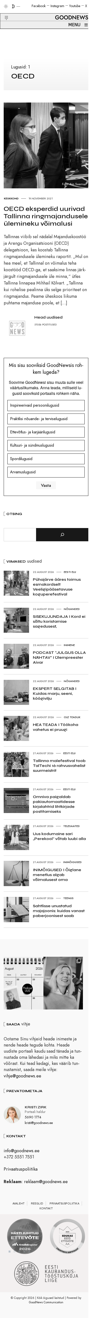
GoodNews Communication (46, 1302)
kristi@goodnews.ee (39, 1122)
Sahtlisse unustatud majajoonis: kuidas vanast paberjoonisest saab (59, 911)
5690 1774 (33, 1117)
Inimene (69, 645)
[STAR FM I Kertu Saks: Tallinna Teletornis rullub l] (63, 983)
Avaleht (19, 1203)
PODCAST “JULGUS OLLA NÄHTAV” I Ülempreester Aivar (59, 657)
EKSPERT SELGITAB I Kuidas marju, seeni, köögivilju (54, 693)
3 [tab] (19, 1251)
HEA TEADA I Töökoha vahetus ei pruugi (55, 727)
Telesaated (71, 826)
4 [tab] (24, 1251)
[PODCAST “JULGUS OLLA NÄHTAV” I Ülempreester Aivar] (23, 983)
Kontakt (46, 1208)
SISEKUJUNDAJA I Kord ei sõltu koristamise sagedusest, (59, 621)
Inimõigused (72, 862)
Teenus (68, 898)
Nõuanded (72, 609)
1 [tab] (9, 1251)
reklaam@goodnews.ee (46, 1181)
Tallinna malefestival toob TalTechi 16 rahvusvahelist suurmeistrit (59, 765)
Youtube (74, 5)
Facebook (39, 5)
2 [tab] (14, 1251)
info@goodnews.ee (21, 1151)
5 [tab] (29, 1251)
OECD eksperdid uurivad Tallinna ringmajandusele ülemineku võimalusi (46, 216)
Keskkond (11, 198)
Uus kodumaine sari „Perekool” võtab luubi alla (59, 836)
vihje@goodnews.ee (22, 1076)
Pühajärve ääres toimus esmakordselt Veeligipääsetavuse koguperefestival (57, 586)
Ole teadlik (72, 717)
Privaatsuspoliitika (21, 1169)
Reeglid (37, 1203)
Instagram (57, 5)
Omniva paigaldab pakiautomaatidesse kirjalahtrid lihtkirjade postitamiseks (54, 804)
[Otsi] (62, 534)
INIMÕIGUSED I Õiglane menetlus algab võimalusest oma (57, 874)
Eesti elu (70, 572)
